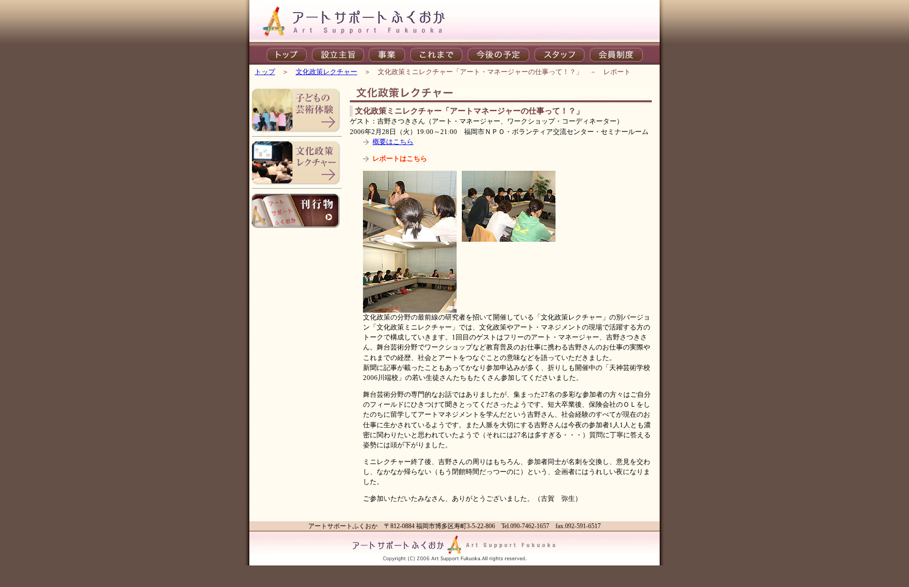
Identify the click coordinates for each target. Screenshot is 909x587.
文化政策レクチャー (326, 72)
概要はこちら (392, 142)
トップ (265, 72)
